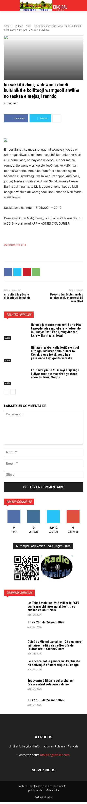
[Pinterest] (27, 272)
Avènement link (15, 245)
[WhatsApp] (36, 272)
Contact (22, 786)
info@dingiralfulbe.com (55, 755)
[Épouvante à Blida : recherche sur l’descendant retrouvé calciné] (14, 686)
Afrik (28, 26)
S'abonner (73, 511)
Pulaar (19, 26)
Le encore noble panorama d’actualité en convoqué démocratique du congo (54, 663)
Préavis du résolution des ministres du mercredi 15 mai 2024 (66, 298)
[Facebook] (8, 272)
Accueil (8, 26)
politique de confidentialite (43, 790)
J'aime (14, 511)
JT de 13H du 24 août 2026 (46, 700)
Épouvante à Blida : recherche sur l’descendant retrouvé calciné (51, 682)
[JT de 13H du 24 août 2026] (14, 705)
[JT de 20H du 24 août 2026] (14, 628)
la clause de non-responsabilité (48, 786)
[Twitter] (17, 272)
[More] (56, 118)
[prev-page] (6, 391)
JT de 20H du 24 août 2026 (46, 622)
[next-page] (13, 391)
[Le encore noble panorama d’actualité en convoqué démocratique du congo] (14, 666)
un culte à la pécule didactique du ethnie (17, 296)
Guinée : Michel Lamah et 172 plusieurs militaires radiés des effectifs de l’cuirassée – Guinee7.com (55, 645)
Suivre (34, 511)
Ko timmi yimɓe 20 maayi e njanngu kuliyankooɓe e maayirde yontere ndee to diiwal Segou (55, 373)
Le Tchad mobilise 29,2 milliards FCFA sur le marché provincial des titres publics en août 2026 (54, 606)
